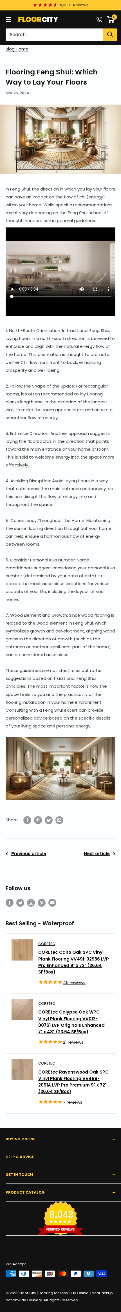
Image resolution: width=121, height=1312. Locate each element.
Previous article (28, 854)
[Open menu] (8, 19)
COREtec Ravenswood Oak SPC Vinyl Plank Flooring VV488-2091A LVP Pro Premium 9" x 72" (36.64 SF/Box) (73, 1082)
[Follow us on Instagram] (31, 903)
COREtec (46, 943)
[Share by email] (59, 820)
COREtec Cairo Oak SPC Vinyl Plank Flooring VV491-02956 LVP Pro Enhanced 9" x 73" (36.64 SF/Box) (73, 962)
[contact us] (99, 19)
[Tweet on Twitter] (49, 820)
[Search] (110, 34)
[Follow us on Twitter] (20, 903)
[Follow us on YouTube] (52, 903)
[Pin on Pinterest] (38, 820)
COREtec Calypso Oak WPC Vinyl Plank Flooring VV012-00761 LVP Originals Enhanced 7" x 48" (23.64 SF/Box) (71, 1022)
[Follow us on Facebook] (10, 903)
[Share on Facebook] (27, 820)
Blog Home (17, 49)
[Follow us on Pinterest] (42, 903)
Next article (97, 854)
